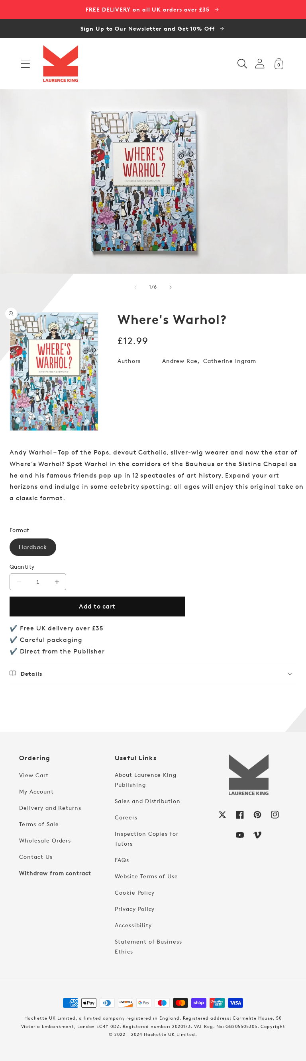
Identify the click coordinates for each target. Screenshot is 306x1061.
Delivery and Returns (50, 807)
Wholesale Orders (45, 840)
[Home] (60, 64)
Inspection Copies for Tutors (146, 838)
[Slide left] (135, 287)
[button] (25, 63)
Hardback (33, 547)
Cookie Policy (134, 892)
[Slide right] (170, 287)
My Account (36, 791)
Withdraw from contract (55, 873)
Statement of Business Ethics (148, 946)
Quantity (22, 566)
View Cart (34, 775)
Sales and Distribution (147, 801)
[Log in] (260, 63)
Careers (126, 817)
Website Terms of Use (146, 876)
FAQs (122, 859)
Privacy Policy (135, 908)
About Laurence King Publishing (146, 779)
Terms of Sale (39, 824)
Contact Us (36, 856)
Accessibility (133, 925)
